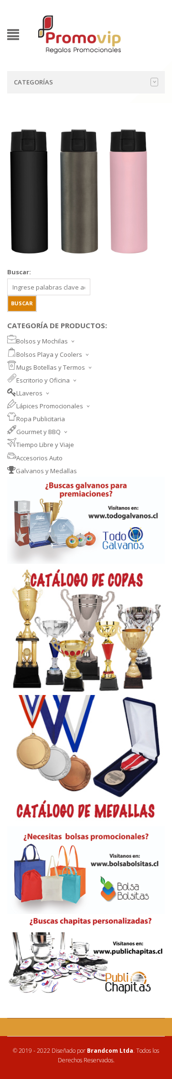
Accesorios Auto (39, 458)
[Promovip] (78, 34)
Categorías (33, 82)
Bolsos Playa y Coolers (49, 354)
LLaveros (29, 393)
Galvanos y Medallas (46, 471)
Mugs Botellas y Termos (50, 367)
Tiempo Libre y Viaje (45, 444)
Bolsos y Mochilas (42, 341)
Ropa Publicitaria (40, 419)
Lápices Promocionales (49, 406)
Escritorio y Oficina (43, 380)
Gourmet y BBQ (38, 431)
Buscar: (19, 272)
